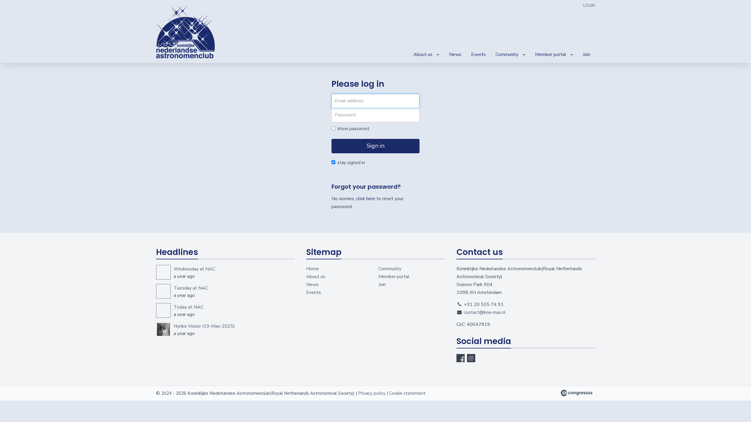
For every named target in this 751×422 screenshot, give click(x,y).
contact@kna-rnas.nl (485, 312)
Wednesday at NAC (194, 269)
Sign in (376, 146)
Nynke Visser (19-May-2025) (204, 326)
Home (312, 269)
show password (353, 129)
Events (478, 54)
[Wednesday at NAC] (163, 272)
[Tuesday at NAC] (163, 291)
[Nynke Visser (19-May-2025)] (163, 329)
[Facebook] (460, 358)
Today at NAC (189, 307)
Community (506, 54)
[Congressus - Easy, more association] (576, 393)
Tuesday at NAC (191, 288)
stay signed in (351, 163)
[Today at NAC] (163, 310)
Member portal (550, 54)
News (455, 54)
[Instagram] (471, 358)
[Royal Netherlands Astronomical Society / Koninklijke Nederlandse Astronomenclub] (185, 32)
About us (422, 54)
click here (365, 198)
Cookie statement (407, 393)
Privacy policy (371, 393)
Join (586, 54)
